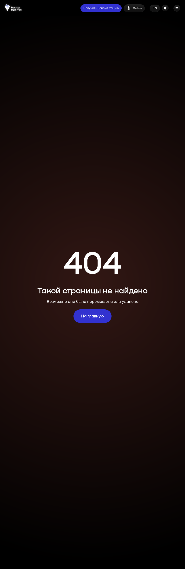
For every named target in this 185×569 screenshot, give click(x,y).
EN (155, 8)
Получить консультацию (101, 8)
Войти (137, 8)
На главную (92, 316)
